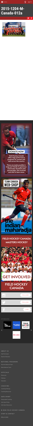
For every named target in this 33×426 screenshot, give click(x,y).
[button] (2, 330)
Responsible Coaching (6, 399)
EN (29, 1)
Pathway (3, 378)
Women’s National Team (7, 364)
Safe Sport (5, 396)
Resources (3, 375)
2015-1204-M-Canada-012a (12, 10)
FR (31, 1)
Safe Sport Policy (5, 402)
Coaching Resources (6, 391)
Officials (5, 372)
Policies (4, 417)
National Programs (9, 361)
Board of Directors (5, 356)
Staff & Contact (5, 354)
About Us (5, 351)
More (5, 2)
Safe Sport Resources (6, 405)
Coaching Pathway (5, 388)
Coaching (5, 386)
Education (3, 380)
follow (25, 295)
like (27, 309)
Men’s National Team (6, 367)
